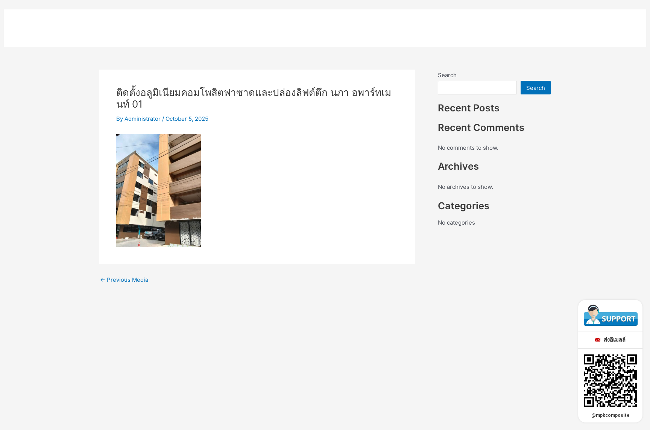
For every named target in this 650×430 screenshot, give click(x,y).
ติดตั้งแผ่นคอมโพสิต (428, 24)
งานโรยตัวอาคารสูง (501, 24)
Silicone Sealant (314, 24)
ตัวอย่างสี (369, 24)
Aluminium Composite (236, 24)
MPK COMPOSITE (68, 22)
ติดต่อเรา (613, 24)
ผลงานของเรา (565, 24)
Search (447, 75)
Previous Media (124, 280)
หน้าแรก (173, 24)
